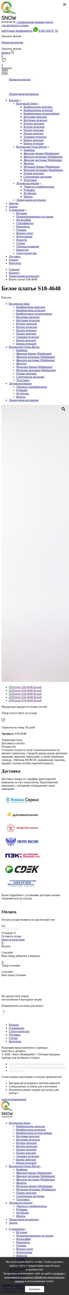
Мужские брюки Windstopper (34, 366)
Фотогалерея (24, 1252)
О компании (16, 1028)
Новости (21, 1255)
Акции (13, 1222)
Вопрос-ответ (24, 1248)
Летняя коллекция (20, 383)
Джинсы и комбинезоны (31, 386)
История (21, 1232)
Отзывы (21, 1245)
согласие (58, 1273)
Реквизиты (23, 1242)
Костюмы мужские (28, 320)
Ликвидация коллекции (24, 400)
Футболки (22, 393)
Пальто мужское (26, 330)
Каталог (14, 1024)
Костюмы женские (28, 317)
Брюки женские (26, 340)
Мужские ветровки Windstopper (36, 370)
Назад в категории (13, 939)
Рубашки (21, 390)
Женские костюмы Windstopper (35, 360)
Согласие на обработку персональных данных (38, 1067)
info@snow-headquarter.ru (17, 30)
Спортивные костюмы (30, 376)
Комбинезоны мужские (30, 310)
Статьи (13, 1038)
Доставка (14, 1034)
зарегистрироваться (13, 1099)
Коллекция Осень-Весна (24, 346)
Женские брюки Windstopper (34, 353)
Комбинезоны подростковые (34, 313)
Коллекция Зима (19, 303)
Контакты (15, 1041)
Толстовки (22, 380)
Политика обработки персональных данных (36, 1063)
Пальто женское (26, 333)
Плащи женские (26, 373)
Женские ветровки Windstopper (35, 356)
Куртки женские (26, 323)
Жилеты (21, 363)
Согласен (34, 1289)
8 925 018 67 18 (48, 30)
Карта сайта (16, 1070)
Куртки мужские (26, 327)
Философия (23, 1239)
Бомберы (21, 350)
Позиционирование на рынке (34, 1235)
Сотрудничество (19, 1031)
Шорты (20, 396)
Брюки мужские (26, 343)
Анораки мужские (27, 337)
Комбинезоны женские (30, 307)
